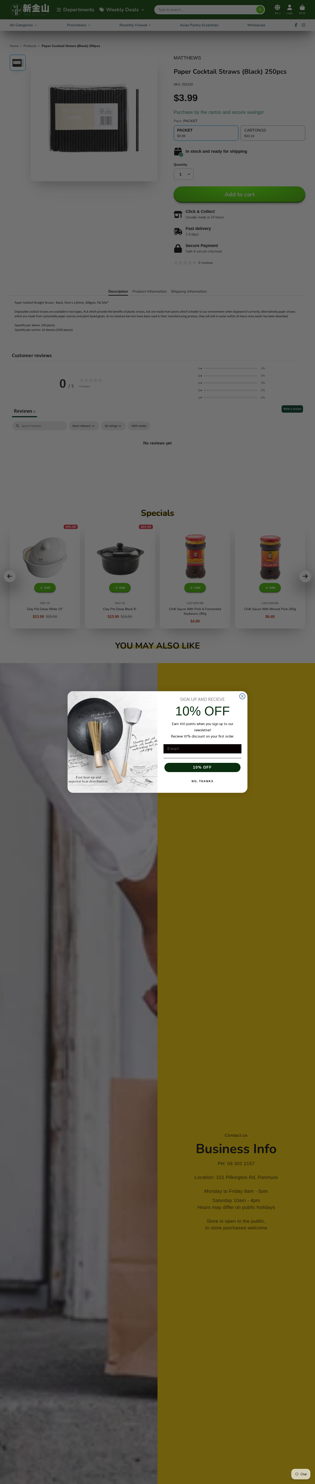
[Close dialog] (242, 696)
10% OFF (202, 767)
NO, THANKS (203, 781)
